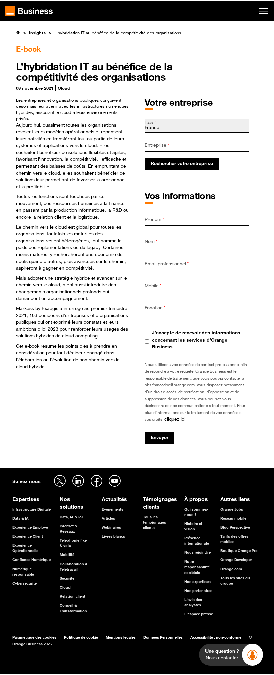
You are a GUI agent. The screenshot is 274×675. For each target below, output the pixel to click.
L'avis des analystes (193, 602)
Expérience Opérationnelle (25, 548)
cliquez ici (174, 419)
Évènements (112, 509)
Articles (108, 518)
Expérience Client (27, 536)
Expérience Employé (30, 527)
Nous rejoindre (197, 552)
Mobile (153, 286)
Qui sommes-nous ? (196, 512)
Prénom (154, 219)
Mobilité (67, 554)
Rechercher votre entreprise (182, 163)
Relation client (72, 596)
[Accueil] (18, 32)
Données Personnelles (163, 637)
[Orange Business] (29, 11)
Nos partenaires (198, 590)
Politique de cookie (81, 637)
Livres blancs (113, 536)
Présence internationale (196, 540)
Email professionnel (167, 264)
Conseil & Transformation (73, 608)
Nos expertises (197, 581)
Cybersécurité (24, 583)
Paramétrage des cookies (34, 637)
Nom (151, 241)
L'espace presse (198, 613)
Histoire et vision (193, 526)
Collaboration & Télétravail (74, 566)
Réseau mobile (233, 518)
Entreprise (157, 145)
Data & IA (20, 518)
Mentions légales (121, 637)
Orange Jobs (231, 509)
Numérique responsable (23, 571)
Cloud (65, 587)
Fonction (155, 308)
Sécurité (67, 578)
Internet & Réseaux (68, 528)
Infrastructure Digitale (31, 509)
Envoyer (159, 437)
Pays (150, 122)
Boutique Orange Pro (239, 550)
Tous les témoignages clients (154, 522)
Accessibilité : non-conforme (215, 637)
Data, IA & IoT (72, 516)
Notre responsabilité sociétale (197, 567)
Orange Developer (236, 559)
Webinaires (111, 527)
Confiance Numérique (31, 559)
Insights (37, 32)
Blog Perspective (235, 527)
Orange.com (231, 568)
